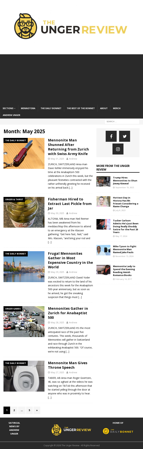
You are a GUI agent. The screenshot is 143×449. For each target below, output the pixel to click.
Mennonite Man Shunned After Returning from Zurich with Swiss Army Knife (68, 147)
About (104, 108)
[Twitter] (124, 136)
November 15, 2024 (124, 256)
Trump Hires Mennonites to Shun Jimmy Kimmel (125, 180)
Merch (117, 108)
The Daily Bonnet (51, 108)
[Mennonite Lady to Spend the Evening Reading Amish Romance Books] (103, 270)
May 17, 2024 (121, 236)
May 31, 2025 (57, 158)
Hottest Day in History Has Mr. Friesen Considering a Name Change (125, 202)
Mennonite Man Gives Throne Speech (67, 365)
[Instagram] (117, 148)
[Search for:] (122, 121)
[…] (70, 187)
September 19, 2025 (124, 187)
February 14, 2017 (123, 279)
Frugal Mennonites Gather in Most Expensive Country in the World (70, 260)
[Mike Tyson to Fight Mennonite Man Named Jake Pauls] (103, 250)
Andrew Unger (11, 115)
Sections (8, 108)
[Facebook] (111, 136)
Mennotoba (28, 108)
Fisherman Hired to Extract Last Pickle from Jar (70, 204)
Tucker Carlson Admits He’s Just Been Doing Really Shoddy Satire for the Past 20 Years (125, 226)
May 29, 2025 (57, 272)
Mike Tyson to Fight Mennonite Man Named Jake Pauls (124, 249)
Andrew (73, 158)
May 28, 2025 (57, 322)
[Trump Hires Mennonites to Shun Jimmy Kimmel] (103, 181)
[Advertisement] (71, 78)
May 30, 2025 (57, 213)
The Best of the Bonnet (81, 108)
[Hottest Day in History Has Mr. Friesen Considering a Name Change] (103, 201)
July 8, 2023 (120, 210)
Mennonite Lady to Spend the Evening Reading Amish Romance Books (124, 271)
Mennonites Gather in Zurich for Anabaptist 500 (68, 313)
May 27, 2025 (57, 372)
